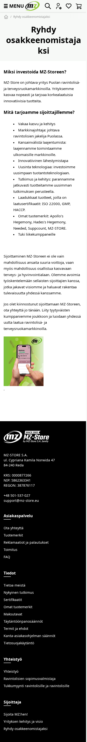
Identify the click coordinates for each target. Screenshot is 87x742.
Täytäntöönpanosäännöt (23, 621)
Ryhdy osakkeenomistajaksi (31, 16)
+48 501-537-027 (17, 495)
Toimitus (10, 549)
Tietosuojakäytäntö (19, 643)
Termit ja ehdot (16, 628)
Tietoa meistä (14, 585)
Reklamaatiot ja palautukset (26, 542)
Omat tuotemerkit (18, 607)
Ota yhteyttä (13, 528)
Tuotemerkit (13, 535)
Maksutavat (13, 614)
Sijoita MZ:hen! (16, 714)
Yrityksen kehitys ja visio (23, 721)
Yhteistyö (11, 671)
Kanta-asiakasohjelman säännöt (29, 636)
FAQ (7, 557)
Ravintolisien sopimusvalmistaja (30, 678)
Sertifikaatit (13, 599)
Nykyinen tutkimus (19, 592)
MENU (13, 5)
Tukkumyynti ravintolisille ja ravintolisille (36, 686)
